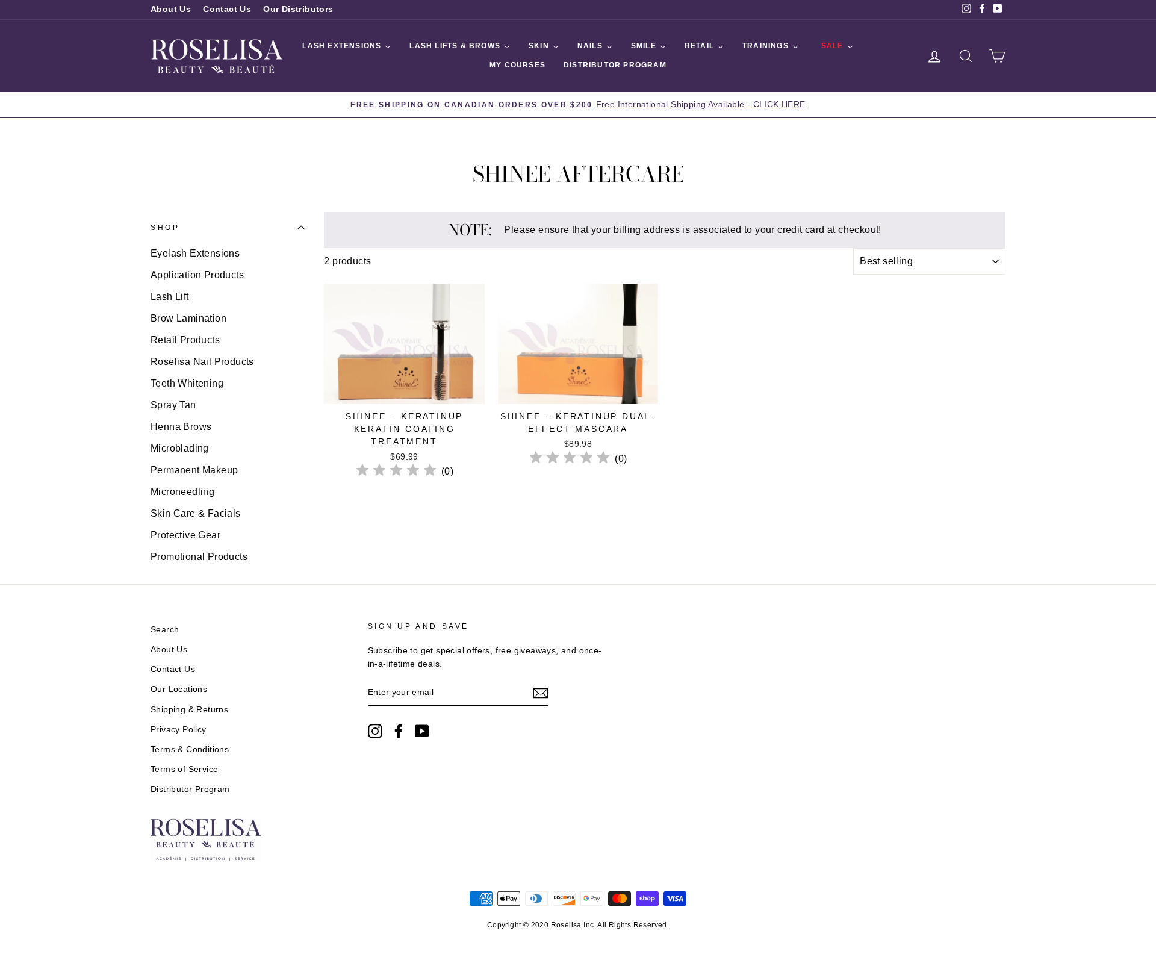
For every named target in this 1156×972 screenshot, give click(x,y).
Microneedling (182, 492)
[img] (396, 472)
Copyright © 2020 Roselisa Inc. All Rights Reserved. (578, 925)
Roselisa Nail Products (202, 362)
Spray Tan (173, 405)
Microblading (180, 448)
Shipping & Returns (189, 709)
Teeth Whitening (187, 383)
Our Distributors (298, 9)
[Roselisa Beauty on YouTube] (422, 731)
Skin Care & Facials (196, 513)
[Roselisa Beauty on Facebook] (398, 731)
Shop (165, 227)
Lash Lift (170, 296)
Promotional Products (199, 557)
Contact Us (227, 9)
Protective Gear (185, 535)
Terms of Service (184, 769)
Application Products (197, 275)
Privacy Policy (179, 729)
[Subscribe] (540, 693)
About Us (171, 9)
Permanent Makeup (194, 470)
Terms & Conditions (190, 749)
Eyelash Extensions (195, 253)
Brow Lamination (188, 318)
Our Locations (179, 689)
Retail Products (185, 340)
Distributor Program (190, 789)
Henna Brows (181, 427)
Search (165, 629)
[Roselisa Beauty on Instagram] (375, 731)
